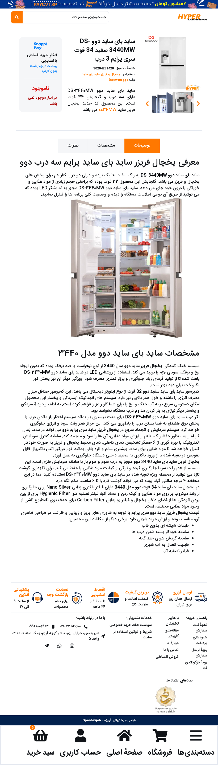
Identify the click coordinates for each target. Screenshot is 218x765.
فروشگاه (160, 752)
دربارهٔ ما (173, 643)
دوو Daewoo (118, 79)
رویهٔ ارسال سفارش (199, 653)
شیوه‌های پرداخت (200, 640)
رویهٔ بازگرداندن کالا (196, 665)
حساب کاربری (80, 752)
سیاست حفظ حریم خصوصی (131, 625)
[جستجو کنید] (17, 17)
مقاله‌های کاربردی (172, 633)
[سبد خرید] (40, 735)
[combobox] (66, 17)
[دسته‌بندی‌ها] (196, 735)
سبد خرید (40, 752)
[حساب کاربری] (80, 735)
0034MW (107, 110)
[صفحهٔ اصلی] (124, 735)
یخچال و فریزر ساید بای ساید (101, 74)
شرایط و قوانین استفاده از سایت (133, 635)
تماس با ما (171, 650)
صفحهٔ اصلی (124, 752)
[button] (147, 103)
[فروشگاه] (160, 735)
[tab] (142, 146)
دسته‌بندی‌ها (196, 752)
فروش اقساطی (167, 657)
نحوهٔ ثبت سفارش (200, 628)
